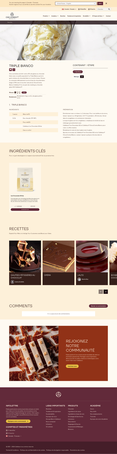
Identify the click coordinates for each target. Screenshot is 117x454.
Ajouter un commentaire (98, 306)
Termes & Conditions (12, 450)
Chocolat (71, 409)
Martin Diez (85, 279)
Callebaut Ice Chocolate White (32, 126)
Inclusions (71, 419)
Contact (108, 16)
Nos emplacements (96, 414)
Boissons (71, 429)
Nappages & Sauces (74, 424)
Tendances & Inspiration (74, 16)
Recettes (62, 16)
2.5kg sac (32, 206)
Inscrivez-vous (72, 366)
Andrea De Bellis (19, 282)
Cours (92, 409)
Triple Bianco (78, 71)
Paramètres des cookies (77, 450)
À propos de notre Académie (99, 419)
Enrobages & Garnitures (75, 416)
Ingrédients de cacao (74, 411)
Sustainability (50, 414)
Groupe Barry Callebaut (53, 419)
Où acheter (49, 426)
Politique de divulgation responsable (57, 450)
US (82, 76)
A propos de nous (51, 416)
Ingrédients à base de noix (76, 414)
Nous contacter (51, 421)
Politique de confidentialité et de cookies (32, 450)
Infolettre (49, 424)
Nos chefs (93, 411)
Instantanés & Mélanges (75, 426)
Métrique (76, 76)
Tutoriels (93, 416)
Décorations (72, 421)
